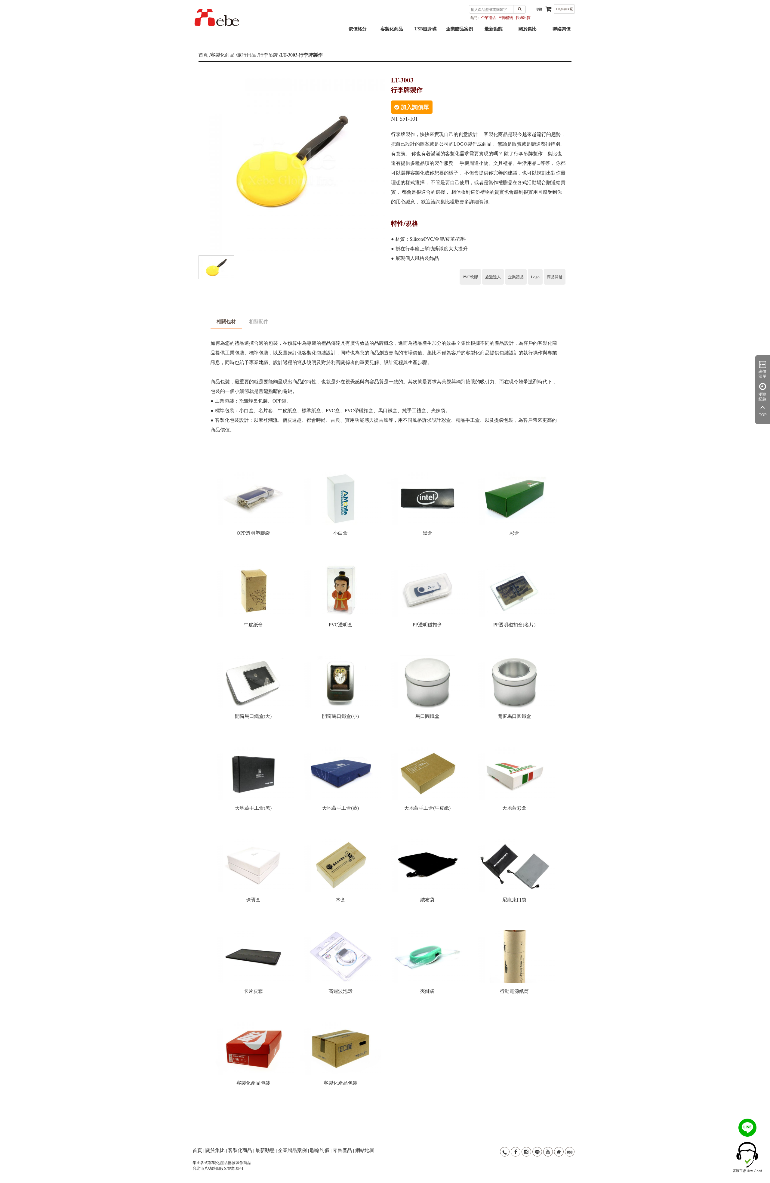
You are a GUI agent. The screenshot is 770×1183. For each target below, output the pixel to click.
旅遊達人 (493, 277)
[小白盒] (340, 474)
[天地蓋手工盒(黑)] (254, 749)
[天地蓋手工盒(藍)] (340, 749)
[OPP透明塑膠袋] (254, 474)
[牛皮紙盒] (254, 566)
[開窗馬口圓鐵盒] (514, 657)
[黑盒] (428, 474)
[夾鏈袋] (428, 932)
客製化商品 (391, 31)
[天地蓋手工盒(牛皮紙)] (428, 749)
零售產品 (342, 1150)
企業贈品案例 (459, 31)
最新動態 (494, 31)
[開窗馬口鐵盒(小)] (340, 657)
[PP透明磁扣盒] (428, 566)
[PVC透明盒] (340, 566)
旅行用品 (246, 54)
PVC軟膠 (470, 277)
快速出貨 (523, 17)
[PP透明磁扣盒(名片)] (514, 566)
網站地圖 (364, 1150)
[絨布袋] (428, 840)
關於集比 (528, 31)
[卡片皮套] (254, 932)
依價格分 (358, 31)
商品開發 (554, 277)
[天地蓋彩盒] (514, 749)
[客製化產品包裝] (254, 1024)
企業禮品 (488, 17)
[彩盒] (514, 474)
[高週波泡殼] (340, 932)
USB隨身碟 (425, 31)
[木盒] (340, 840)
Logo (535, 277)
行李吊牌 (268, 54)
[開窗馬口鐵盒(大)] (254, 657)
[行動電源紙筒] (514, 932)
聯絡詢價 (562, 31)
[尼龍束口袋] (514, 840)
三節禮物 (505, 17)
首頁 (203, 54)
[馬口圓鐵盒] (428, 657)
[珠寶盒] (254, 840)
